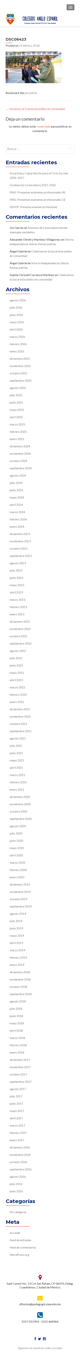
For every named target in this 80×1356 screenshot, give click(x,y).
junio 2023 (16, 577)
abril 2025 (16, 417)
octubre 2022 (18, 636)
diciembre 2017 (20, 1059)
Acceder (15, 1232)
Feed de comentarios (23, 1247)
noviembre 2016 (20, 1154)
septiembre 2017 (21, 1081)
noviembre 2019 (20, 891)
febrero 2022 (18, 694)
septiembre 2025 (21, 380)
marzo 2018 (17, 1038)
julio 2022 (16, 658)
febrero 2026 (18, 344)
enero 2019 (17, 964)
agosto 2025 (18, 388)
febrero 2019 (18, 957)
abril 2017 (16, 1118)
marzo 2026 (17, 336)
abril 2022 (16, 680)
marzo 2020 (17, 862)
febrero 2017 (18, 1132)
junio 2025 (16, 402)
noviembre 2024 (20, 453)
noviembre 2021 (20, 716)
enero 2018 (17, 1052)
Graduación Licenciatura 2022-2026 (33, 185)
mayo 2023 (17, 585)
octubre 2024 (18, 461)
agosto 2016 (18, 1176)
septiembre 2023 (21, 555)
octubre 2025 (18, 373)
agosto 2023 (18, 563)
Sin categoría (18, 1212)
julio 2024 (16, 482)
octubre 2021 (18, 723)
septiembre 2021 (21, 731)
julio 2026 (16, 307)
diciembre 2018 (20, 972)
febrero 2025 (18, 431)
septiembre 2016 (21, 1169)
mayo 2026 (17, 322)
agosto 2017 (18, 1089)
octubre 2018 (18, 986)
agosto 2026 (18, 300)
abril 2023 (16, 592)
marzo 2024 (17, 512)
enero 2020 (17, 877)
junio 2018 (16, 1016)
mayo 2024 (17, 497)
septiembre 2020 (21, 818)
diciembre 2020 (20, 797)
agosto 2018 (18, 1001)
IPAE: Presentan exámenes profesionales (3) (37, 199)
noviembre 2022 (20, 629)
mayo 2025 (17, 409)
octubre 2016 (18, 1162)
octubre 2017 (18, 1074)
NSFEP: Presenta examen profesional (33, 207)
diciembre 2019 (20, 884)
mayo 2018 (17, 1023)
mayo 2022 (17, 672)
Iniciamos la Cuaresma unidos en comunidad (35, 108)
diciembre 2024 (20, 446)
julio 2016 (16, 1184)
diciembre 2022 (20, 621)
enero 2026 (17, 351)
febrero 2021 (18, 782)
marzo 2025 (17, 424)
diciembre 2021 (20, 709)
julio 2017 (16, 1096)
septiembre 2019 (21, 906)
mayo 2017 (17, 1111)
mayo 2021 (17, 760)
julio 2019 (16, 921)
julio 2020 (16, 833)
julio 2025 (16, 395)
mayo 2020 (17, 848)
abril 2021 (16, 767)
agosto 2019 (18, 913)
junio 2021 (16, 753)
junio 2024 (16, 490)
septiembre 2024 (21, 468)
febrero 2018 (18, 1045)
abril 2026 (16, 329)
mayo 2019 (17, 935)
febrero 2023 (18, 607)
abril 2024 (16, 504)
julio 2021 (16, 745)
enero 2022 (17, 702)
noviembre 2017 (20, 1067)
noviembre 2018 (20, 979)
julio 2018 (16, 1008)
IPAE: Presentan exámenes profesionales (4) (37, 192)
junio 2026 (16, 314)
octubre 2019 (18, 899)
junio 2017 (16, 1103)
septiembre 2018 (21, 994)
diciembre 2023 (20, 534)
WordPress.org (19, 1254)
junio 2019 (16, 928)
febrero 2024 (18, 519)
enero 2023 (17, 614)
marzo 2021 (17, 775)
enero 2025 (17, 439)
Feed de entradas (20, 1240)
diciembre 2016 (20, 1147)
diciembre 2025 (20, 358)
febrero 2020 (18, 870)
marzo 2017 (17, 1125)
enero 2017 (17, 1140)
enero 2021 (17, 789)
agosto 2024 (18, 475)
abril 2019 (16, 943)
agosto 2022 (18, 650)
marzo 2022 (17, 687)
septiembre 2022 (21, 643)
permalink (31, 93)
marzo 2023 (17, 599)
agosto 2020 (18, 826)
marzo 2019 (17, 950)
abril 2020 (16, 855)
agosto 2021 (18, 738)
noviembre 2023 (20, 541)
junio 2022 (16, 665)
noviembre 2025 (20, 366)
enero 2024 (17, 526)
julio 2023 (16, 570)
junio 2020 (16, 840)
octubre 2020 (18, 811)
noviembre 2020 (20, 804)
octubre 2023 (18, 548)
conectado (43, 126)
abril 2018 (16, 1030)
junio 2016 (16, 1191)
